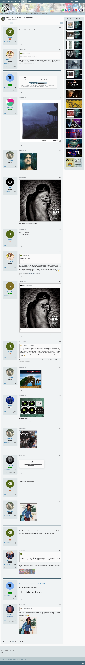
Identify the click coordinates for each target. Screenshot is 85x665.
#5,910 (60, 341)
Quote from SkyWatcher (27, 608)
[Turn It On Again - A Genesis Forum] (42, 7)
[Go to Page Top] (83, 663)
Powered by (42, 663)
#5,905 (60, 150)
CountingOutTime (31, 273)
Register (76, 1)
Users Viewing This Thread (7, 650)
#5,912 (60, 395)
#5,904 (60, 97)
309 (19, 23)
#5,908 (60, 251)
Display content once (32, 83)
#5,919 (60, 581)
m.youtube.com (51, 77)
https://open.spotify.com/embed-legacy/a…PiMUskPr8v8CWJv (32, 583)
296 (11, 23)
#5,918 (60, 550)
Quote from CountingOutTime (28, 345)
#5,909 (60, 281)
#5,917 (60, 528)
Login (72, 1)
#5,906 (60, 177)
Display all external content (42, 83)
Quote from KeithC (26, 53)
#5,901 (60, 27)
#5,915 (60, 479)
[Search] (81, 1)
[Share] (61, 23)
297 (14, 23)
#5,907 (60, 229)
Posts (5, 42)
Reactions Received (7, 41)
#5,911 (60, 367)
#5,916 (60, 501)
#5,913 (60, 428)
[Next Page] (21, 23)
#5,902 (60, 49)
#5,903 (60, 73)
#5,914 (60, 455)
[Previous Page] (2, 23)
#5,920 (60, 604)
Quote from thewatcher (27, 285)
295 (9, 23)
